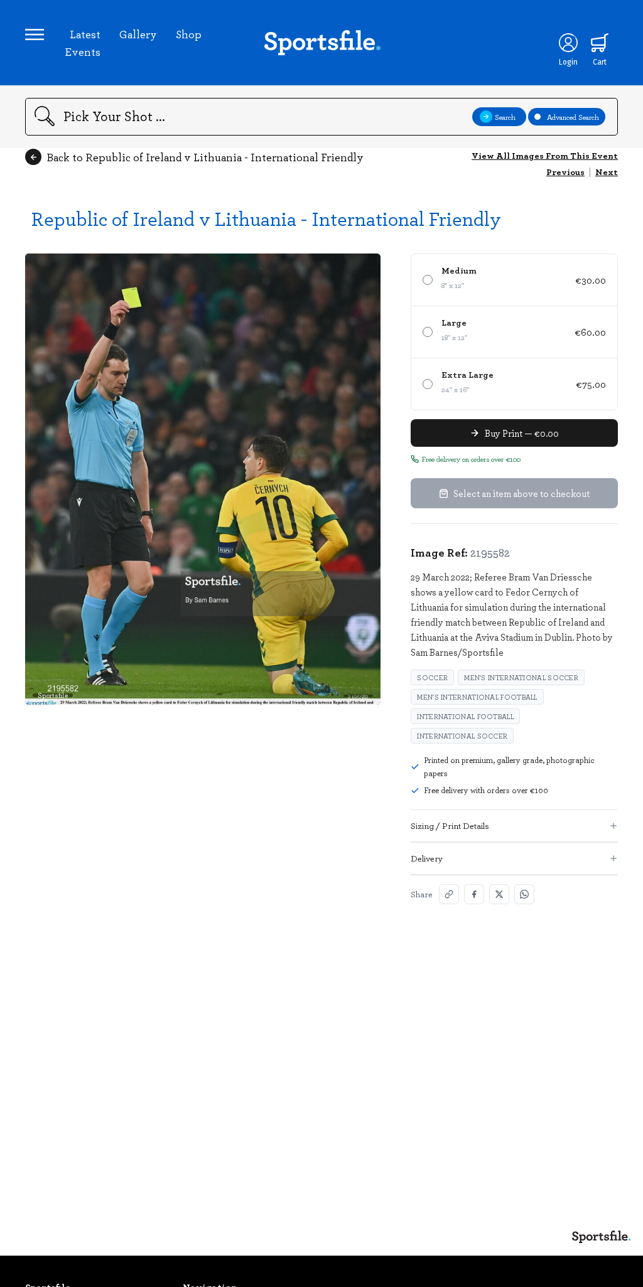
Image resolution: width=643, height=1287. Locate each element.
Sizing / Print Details (450, 825)
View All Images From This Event (545, 155)
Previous (565, 171)
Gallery (138, 33)
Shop (189, 33)
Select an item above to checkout (521, 493)
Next (606, 171)
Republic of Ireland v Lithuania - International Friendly (266, 218)
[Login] (568, 42)
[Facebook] (474, 894)
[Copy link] (449, 894)
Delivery (427, 858)
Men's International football (477, 697)
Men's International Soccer (521, 677)
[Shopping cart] (600, 42)
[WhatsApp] (524, 894)
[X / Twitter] (499, 894)
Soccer (432, 677)
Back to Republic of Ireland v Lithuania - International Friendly (205, 156)
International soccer (462, 735)
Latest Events (82, 42)
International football (465, 716)
